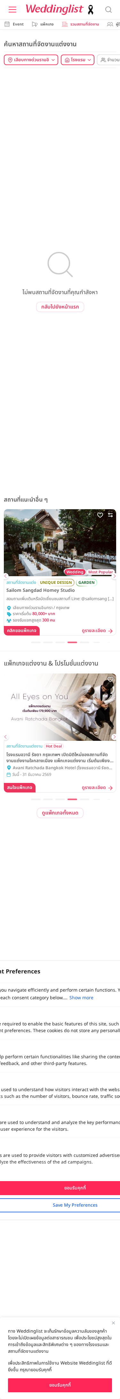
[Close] (113, 1323)
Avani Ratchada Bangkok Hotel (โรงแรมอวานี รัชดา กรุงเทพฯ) (62, 768)
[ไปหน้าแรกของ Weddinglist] (61, 9)
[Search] (108, 9)
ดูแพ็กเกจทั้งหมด (60, 813)
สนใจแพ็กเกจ (19, 787)
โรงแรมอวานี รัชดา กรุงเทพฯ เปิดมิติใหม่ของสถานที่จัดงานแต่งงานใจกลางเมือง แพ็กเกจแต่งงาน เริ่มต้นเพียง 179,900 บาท (58, 757)
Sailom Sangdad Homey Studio (40, 590)
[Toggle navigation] (12, 10)
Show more (81, 997)
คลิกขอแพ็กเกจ (21, 630)
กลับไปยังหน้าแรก (60, 307)
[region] (60, 1358)
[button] (5, 576)
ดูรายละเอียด (94, 631)
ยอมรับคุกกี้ (60, 1385)
